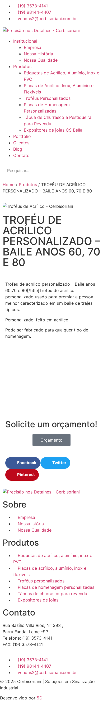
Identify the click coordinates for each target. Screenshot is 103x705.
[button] (51, 36)
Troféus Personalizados (47, 98)
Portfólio (22, 136)
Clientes (21, 142)
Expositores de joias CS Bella (53, 130)
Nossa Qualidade (41, 60)
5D (40, 697)
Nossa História (38, 53)
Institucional (25, 41)
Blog (17, 149)
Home (9, 184)
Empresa (32, 47)
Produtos (22, 66)
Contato (21, 155)
